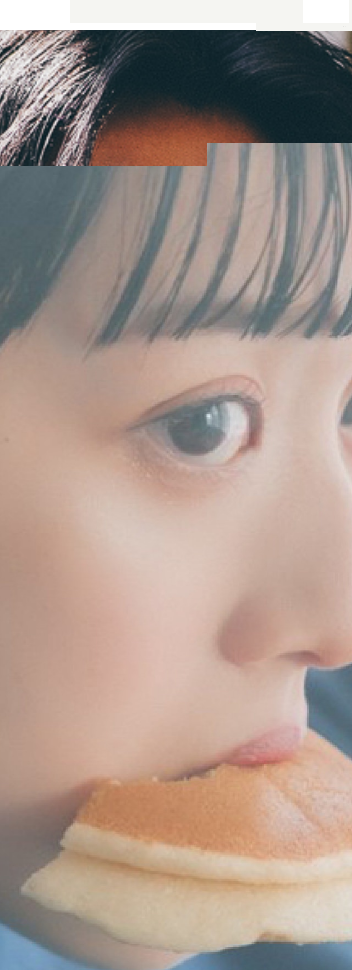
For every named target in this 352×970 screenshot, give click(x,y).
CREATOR (341, 22)
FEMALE (323, 15)
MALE (333, 15)
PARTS (343, 15)
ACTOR (343, 18)
